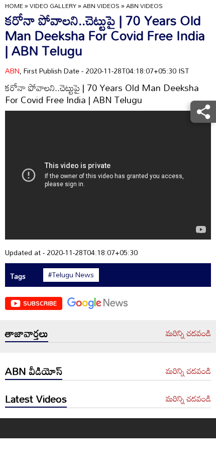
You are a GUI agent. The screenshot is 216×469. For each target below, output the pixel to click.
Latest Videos (36, 398)
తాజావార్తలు (26, 333)
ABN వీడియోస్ (33, 371)
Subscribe (40, 303)
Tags (18, 276)
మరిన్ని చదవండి (188, 333)
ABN (12, 70)
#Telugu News (71, 274)
